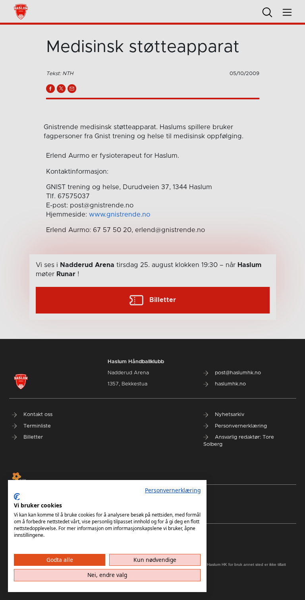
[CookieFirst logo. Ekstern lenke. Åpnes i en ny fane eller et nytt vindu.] (17, 496)
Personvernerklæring (173, 490)
